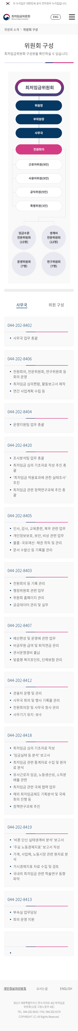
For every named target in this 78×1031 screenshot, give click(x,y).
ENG (55, 17)
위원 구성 (56, 305)
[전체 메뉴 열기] (72, 16)
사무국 (21, 305)
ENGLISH (66, 988)
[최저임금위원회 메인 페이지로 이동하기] (16, 17)
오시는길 (42, 988)
